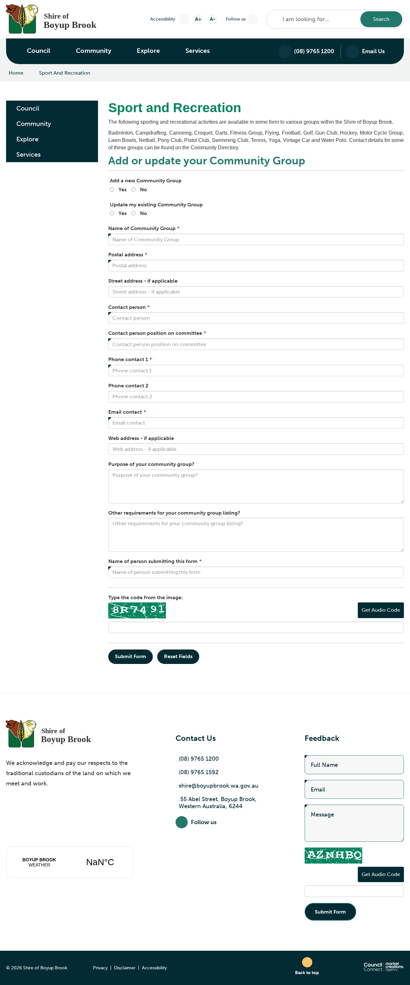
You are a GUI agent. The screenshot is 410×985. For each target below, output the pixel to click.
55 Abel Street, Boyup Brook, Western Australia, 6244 (218, 803)
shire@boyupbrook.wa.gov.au (218, 785)
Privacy (100, 968)
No (143, 189)
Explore (148, 50)
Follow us (236, 19)
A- (212, 19)
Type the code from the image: (145, 597)
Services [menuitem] (28, 154)
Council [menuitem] (27, 108)
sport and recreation (64, 73)
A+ (198, 19)
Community (93, 50)
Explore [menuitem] (27, 139)
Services (197, 50)
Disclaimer (124, 968)
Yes (123, 189)
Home (16, 73)
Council (38, 50)
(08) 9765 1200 (199, 758)
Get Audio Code (381, 610)
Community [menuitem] (33, 124)
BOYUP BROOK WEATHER (69, 862)
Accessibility (154, 968)
